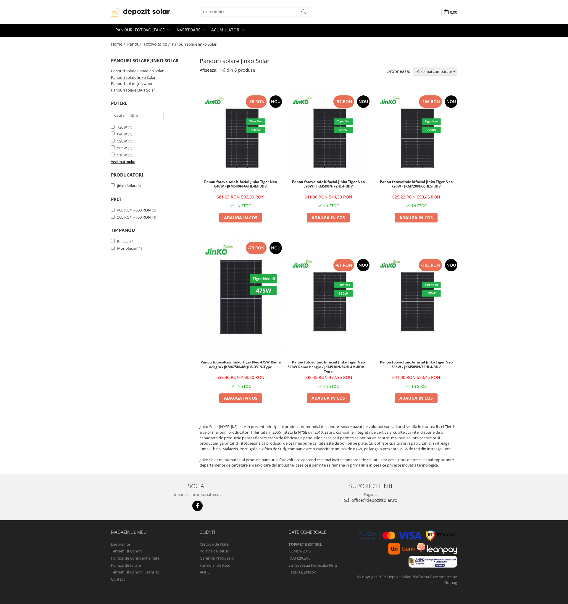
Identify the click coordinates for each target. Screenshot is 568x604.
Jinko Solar (126, 185)
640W (122, 134)
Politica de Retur (214, 551)
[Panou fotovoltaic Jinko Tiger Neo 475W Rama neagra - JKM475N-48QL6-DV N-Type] (240, 297)
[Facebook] (197, 506)
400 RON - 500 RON (134, 210)
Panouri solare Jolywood (132, 83)
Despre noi (120, 544)
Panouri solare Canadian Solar (137, 70)
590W (122, 141)
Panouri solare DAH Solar (133, 90)
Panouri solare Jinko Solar (133, 77)
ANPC (205, 572)
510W (122, 155)
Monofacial (127, 248)
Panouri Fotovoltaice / (149, 44)
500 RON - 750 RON (134, 217)
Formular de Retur (216, 565)
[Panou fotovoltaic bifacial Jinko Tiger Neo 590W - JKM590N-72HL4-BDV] (328, 134)
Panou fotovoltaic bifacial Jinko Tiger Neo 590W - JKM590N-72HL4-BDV (328, 184)
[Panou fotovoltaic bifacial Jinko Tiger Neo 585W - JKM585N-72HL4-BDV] (416, 297)
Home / (118, 44)
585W (122, 147)
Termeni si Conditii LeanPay (135, 572)
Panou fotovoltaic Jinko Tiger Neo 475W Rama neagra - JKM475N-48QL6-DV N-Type (241, 364)
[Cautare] (303, 12)
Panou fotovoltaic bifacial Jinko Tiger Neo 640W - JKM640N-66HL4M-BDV (240, 184)
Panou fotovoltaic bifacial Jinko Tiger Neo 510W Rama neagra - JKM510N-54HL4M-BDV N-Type (328, 366)
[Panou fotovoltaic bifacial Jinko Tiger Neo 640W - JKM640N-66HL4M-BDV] (240, 134)
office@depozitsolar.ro (373, 500)
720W (122, 127)
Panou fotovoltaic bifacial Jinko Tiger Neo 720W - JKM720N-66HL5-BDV (416, 184)
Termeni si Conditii (127, 551)
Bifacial (123, 241)
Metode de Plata (214, 544)
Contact (118, 579)
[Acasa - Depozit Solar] (140, 12)
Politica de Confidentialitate (135, 558)
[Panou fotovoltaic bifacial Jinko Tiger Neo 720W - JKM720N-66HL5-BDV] (416, 134)
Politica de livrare (126, 565)
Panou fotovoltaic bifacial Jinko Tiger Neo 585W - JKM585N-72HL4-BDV (416, 364)
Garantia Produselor (217, 558)
